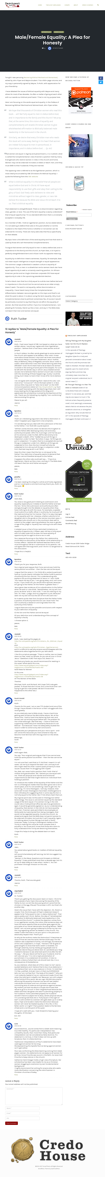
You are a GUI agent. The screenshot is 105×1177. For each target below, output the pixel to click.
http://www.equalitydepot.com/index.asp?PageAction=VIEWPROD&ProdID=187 (31, 666)
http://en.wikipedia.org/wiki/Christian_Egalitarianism (36, 647)
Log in (68, 514)
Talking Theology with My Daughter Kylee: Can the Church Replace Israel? (78, 344)
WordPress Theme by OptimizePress (49, 1168)
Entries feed (70, 517)
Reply (16, 405)
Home (40, 5)
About (76, 5)
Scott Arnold (19, 698)
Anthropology (46, 32)
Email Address (72, 212)
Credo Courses (87, 5)
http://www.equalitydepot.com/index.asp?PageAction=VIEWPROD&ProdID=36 (31, 675)
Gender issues (58, 32)
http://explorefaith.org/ (47, 387)
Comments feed (71, 520)
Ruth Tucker (19, 319)
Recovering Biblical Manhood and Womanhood (40, 77)
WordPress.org (71, 523)
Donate (67, 5)
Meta (68, 509)
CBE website (33, 176)
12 (44, 48)
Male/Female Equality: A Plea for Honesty (52, 40)
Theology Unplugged (53, 5)
